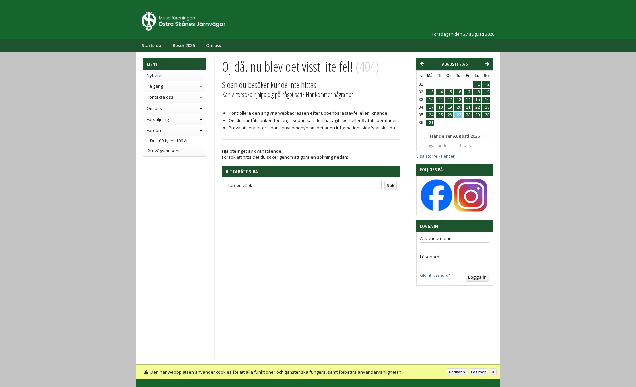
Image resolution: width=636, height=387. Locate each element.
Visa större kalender (435, 156)
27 (459, 115)
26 (450, 115)
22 (477, 107)
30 (487, 115)
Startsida (151, 45)
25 (440, 115)
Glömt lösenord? (435, 275)
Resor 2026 (184, 45)
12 (450, 100)
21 (468, 107)
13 (459, 100)
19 (450, 107)
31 (431, 123)
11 (441, 100)
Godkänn (457, 371)
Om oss (213, 45)
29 (477, 115)
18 (440, 107)
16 (487, 100)
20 (459, 107)
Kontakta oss (160, 97)
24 (431, 115)
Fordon (154, 130)
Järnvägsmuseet (163, 151)
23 (487, 107)
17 (431, 107)
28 (468, 115)
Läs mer (478, 371)
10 (431, 100)
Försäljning (158, 119)
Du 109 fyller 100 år (169, 141)
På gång (155, 86)
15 (477, 100)
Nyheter (155, 75)
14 (468, 100)
